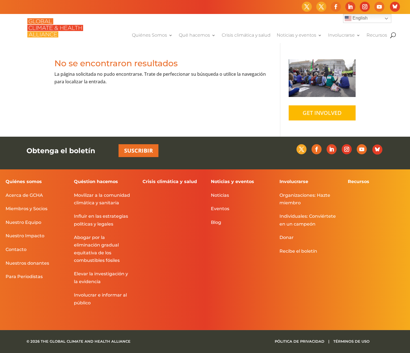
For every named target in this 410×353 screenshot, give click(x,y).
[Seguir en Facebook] (336, 7)
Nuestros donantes (27, 263)
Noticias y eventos (296, 35)
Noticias (220, 195)
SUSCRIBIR (138, 150)
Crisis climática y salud (246, 35)
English (359, 18)
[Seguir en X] (307, 7)
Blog (216, 222)
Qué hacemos (194, 35)
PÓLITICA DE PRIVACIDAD (300, 341)
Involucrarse (341, 35)
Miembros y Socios (26, 208)
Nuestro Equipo (23, 222)
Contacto (16, 249)
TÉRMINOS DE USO (351, 341)
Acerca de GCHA (24, 195)
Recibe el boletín (298, 251)
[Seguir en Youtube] (379, 7)
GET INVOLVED (322, 113)
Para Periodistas (24, 276)
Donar (286, 237)
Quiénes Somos (149, 35)
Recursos (376, 35)
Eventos (220, 208)
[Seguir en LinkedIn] (350, 7)
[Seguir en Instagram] (365, 7)
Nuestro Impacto (25, 235)
